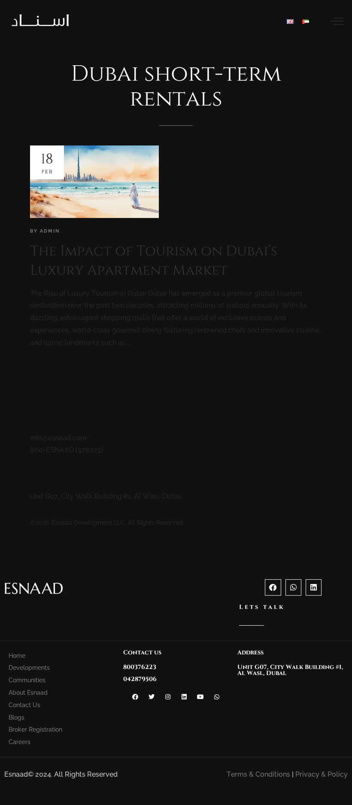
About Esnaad (28, 692)
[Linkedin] (314, 587)
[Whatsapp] (293, 587)
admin (50, 231)
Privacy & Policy (321, 774)
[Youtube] (200, 697)
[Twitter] (152, 697)
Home (17, 655)
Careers (19, 741)
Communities (27, 680)
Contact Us (24, 705)
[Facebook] (273, 587)
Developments (29, 667)
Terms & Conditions (258, 774)
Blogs (16, 717)
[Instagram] (168, 697)
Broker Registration (35, 729)
